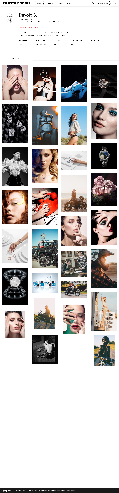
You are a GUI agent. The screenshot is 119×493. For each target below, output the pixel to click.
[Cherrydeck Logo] (16, 3)
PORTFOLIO (16, 59)
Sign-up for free (7, 491)
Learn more (70, 491)
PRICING (60, 3)
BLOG (69, 3)
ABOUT (50, 3)
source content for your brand (53, 491)
